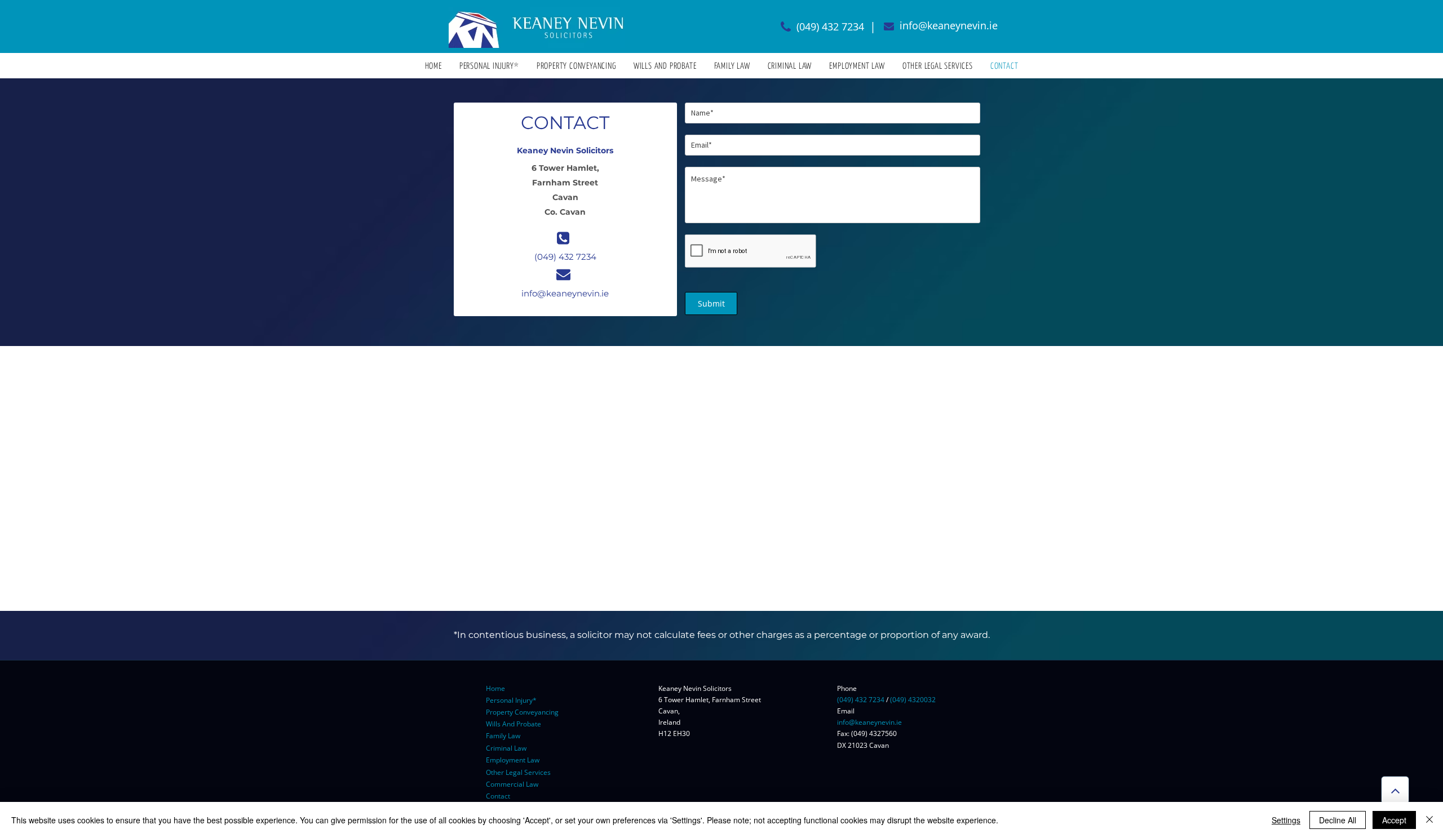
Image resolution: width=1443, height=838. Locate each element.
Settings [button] (1286, 820)
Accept (1394, 820)
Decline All (1337, 820)
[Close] (1429, 820)
